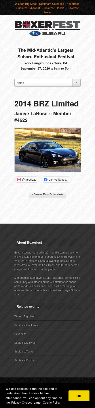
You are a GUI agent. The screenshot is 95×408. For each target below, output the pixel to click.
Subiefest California (51, 4)
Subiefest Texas (23, 351)
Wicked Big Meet (26, 4)
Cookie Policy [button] (52, 402)
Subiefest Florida (53, 8)
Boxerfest (72, 4)
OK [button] (79, 396)
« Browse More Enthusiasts (47, 194)
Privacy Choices (21, 402)
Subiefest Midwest (28, 8)
